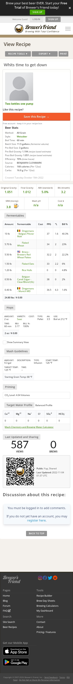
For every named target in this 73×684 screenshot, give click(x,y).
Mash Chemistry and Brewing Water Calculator (29, 427)
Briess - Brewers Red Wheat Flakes (24, 254)
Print (63, 53)
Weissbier (22, 136)
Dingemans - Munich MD (25, 290)
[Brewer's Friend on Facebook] (45, 578)
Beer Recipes (10, 627)
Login (36, 19)
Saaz (19, 319)
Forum (6, 605)
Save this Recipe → (36, 116)
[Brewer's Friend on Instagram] (40, 578)
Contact (40, 622)
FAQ (5, 610)
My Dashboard (44, 610)
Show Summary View (18, 342)
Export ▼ (45, 53)
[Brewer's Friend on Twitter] (50, 578)
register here (36, 520)
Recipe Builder (44, 595)
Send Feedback (51, 677)
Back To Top (36, 533)
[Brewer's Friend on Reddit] (55, 578)
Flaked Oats (28, 263)
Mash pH (36, 200)
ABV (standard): (45, 187)
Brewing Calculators (47, 605)
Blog (5, 600)
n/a (60, 205)
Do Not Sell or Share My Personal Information (39, 680)
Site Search (9, 622)
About (39, 627)
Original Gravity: (9, 187)
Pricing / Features (46, 632)
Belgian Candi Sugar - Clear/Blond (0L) (25, 279)
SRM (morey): (12, 200)
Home (6, 595)
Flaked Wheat (23, 244)
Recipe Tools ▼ (18, 53)
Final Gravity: (27, 187)
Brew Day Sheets (45, 600)
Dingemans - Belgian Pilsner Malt (25, 233)
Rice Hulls (27, 270)
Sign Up (37, 12)
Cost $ (61, 200)
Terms (62, 677)
